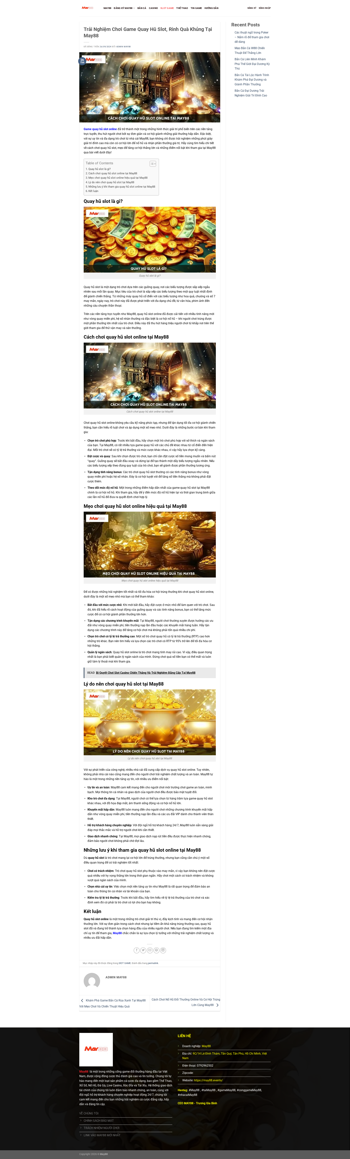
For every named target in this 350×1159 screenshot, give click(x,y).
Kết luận (93, 191)
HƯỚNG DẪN (211, 8)
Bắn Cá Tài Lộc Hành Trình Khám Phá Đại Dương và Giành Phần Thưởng (252, 79)
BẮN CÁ (141, 8)
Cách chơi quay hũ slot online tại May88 (112, 173)
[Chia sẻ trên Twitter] (143, 950)
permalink (153, 963)
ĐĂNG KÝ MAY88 (123, 8)
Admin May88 (123, 46)
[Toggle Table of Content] (151, 164)
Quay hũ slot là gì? (99, 169)
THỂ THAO (182, 8)
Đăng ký (252, 8)
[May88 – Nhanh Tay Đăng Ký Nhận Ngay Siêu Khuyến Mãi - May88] (88, 8)
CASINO (153, 8)
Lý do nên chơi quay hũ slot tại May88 (111, 182)
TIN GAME (196, 8)
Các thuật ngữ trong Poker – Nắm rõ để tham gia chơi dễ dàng (252, 37)
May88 (117, 933)
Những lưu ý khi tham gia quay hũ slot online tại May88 (121, 186)
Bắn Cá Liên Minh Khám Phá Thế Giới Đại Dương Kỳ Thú (252, 63)
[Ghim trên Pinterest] (156, 950)
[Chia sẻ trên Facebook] (137, 950)
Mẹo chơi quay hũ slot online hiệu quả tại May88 (117, 177)
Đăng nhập (265, 8)
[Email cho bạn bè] (150, 950)
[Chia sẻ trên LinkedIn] (163, 950)
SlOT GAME (167, 8)
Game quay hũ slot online (100, 129)
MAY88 (107, 8)
